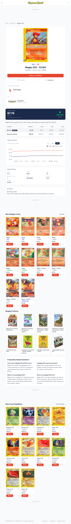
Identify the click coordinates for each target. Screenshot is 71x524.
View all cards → (60, 404)
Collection (50, 80)
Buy (11, 244)
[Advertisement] (35, 14)
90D (57, 143)
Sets (7, 23)
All (62, 143)
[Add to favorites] (14, 244)
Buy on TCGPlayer (36, 75)
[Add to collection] (17, 244)
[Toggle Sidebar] (3, 3)
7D (48, 143)
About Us (45, 521)
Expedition (13, 23)
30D (52, 143)
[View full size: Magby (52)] (35, 45)
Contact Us (52, 521)
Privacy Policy (61, 521)
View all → (62, 214)
